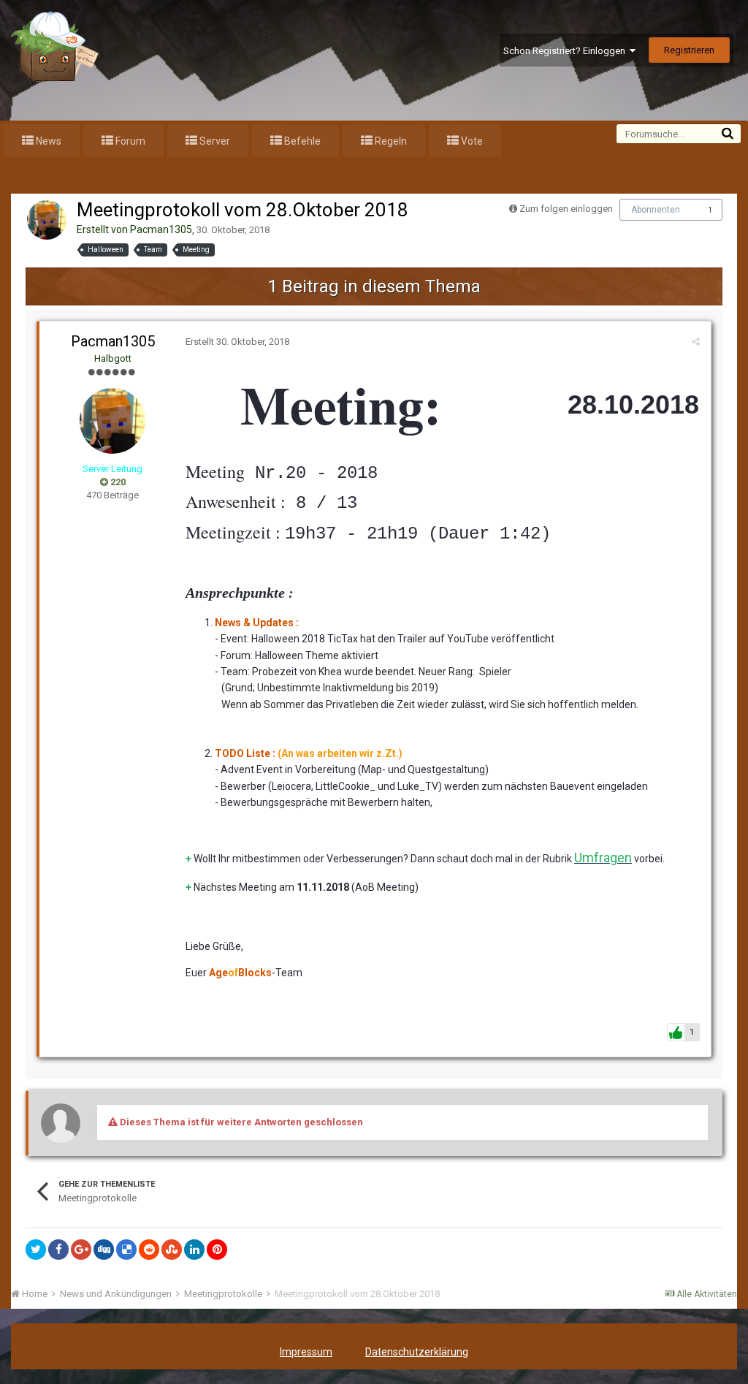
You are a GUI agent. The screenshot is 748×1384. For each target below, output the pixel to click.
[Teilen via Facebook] (58, 1249)
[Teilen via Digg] (104, 1249)
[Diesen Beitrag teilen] (696, 341)
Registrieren (689, 50)
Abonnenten (655, 210)
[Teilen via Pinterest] (217, 1249)
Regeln (390, 141)
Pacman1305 (161, 229)
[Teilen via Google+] (81, 1249)
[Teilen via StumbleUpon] (171, 1249)
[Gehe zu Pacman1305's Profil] (46, 220)
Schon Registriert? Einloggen (566, 50)
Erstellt (237, 341)
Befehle (301, 141)
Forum (129, 141)
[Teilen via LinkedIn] (194, 1249)
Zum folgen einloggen (566, 208)
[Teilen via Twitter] (36, 1249)
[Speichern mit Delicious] (126, 1249)
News (47, 141)
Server (213, 141)
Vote (471, 141)
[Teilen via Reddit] (149, 1249)
